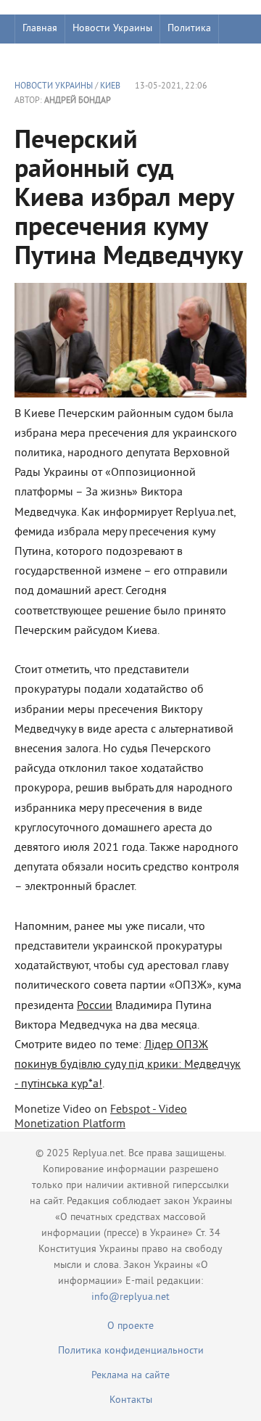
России (94, 1006)
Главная (39, 28)
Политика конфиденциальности (131, 1351)
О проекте (130, 1326)
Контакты (130, 1400)
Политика (189, 28)
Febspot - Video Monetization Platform (100, 1117)
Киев (110, 86)
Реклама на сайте (130, 1375)
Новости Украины (112, 28)
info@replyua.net (130, 1297)
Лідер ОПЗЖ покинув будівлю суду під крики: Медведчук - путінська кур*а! (127, 1065)
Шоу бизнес (48, 58)
